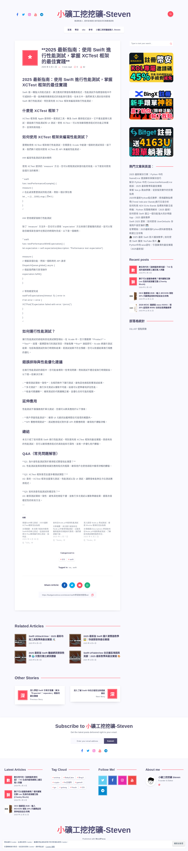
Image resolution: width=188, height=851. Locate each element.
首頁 (69, 30)
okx (83, 30)
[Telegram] (41, 14)
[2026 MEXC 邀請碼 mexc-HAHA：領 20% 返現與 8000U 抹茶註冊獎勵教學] (133, 308)
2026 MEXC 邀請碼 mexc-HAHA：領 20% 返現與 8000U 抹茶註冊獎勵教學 (155, 306)
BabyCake (69, 777)
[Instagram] (29, 14)
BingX (81, 777)
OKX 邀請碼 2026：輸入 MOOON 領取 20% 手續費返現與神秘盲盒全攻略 (156, 294)
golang (64, 787)
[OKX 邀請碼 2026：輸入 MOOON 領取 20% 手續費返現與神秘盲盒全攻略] (133, 296)
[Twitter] (23, 14)
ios (70, 567)
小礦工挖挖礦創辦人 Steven (108, 30)
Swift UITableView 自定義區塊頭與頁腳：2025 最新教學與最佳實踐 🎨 (102, 655)
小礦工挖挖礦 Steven (169, 777)
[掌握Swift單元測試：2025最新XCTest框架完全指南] (37, 532)
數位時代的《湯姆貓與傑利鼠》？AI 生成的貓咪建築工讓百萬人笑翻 (156, 268)
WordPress (101, 839)
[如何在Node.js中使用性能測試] (68, 530)
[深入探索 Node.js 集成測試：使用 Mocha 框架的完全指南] (99, 530)
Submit (110, 741)
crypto (56, 782)
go (55, 787)
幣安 (77, 30)
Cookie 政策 (50, 847)
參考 (91, 30)
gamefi (79, 782)
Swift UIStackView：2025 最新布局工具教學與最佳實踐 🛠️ (46, 638)
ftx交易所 (68, 782)
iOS (63, 559)
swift (72, 559)
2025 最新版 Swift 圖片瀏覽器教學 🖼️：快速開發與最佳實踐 (101, 638)
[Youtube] (35, 14)
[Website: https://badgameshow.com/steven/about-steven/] (159, 785)
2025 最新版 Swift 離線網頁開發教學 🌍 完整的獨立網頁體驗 (46, 655)
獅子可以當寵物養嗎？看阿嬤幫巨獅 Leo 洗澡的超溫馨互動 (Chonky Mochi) (154, 281)
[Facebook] (17, 14)
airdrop (57, 777)
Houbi (74, 787)
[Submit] (171, 43)
